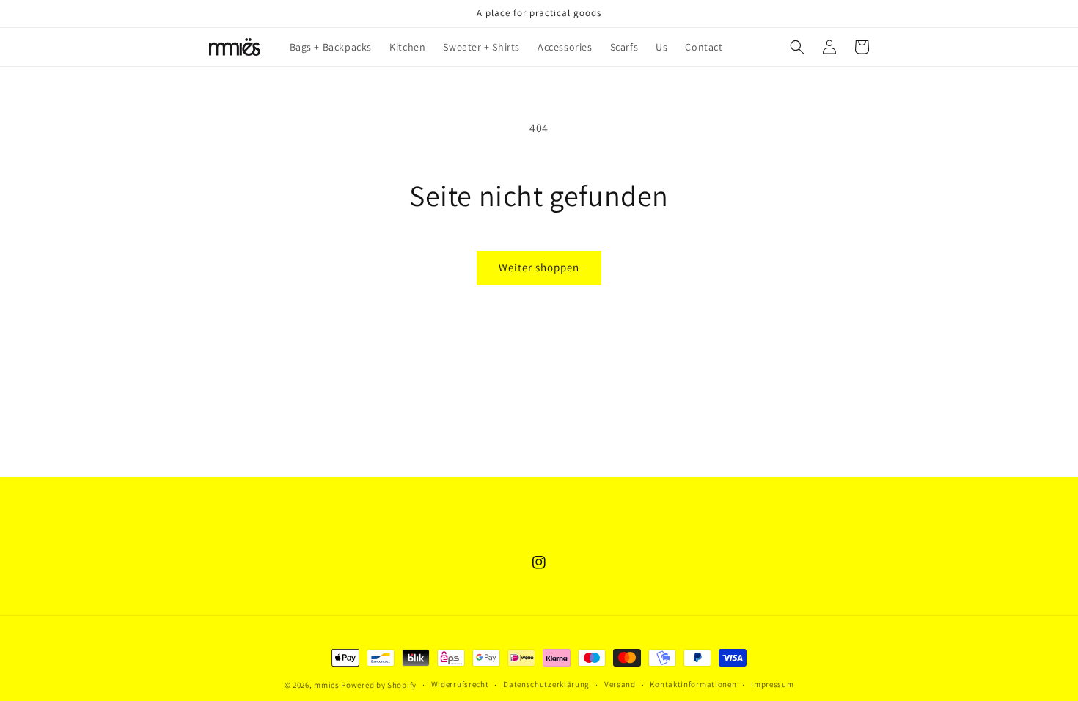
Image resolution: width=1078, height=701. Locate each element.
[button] (797, 47)
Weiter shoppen (539, 267)
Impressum (772, 684)
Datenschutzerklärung (546, 684)
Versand (620, 684)
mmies (327, 685)
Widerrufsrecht (460, 684)
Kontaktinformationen (693, 684)
